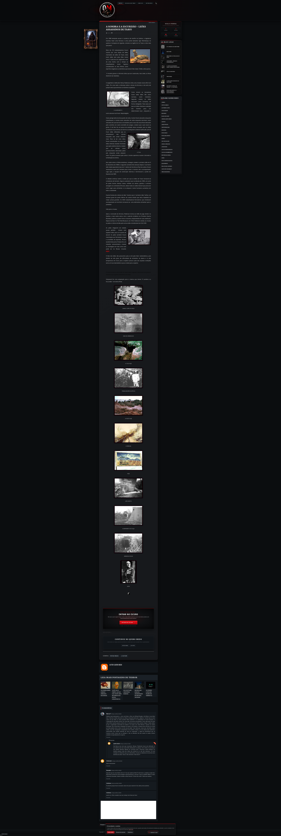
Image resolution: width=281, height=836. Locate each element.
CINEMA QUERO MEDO (167, 119)
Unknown (109, 761)
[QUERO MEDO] (107, 10)
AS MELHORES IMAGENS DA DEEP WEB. (173, 81)
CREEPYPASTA (165, 124)
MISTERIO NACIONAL (166, 155)
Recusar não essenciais (120, 832)
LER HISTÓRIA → (107, 632)
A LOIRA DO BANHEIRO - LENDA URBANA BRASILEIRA (173, 67)
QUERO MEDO (116, 743)
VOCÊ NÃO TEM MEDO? (167, 169)
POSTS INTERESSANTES (167, 160)
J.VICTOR (133, 645)
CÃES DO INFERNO (171, 71)
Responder (108, 737)
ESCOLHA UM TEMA (129, 3)
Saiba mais (131, 829)
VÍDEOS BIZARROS (166, 171)
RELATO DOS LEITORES (167, 166)
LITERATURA (164, 146)
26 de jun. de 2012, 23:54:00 (116, 713)
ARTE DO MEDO (165, 105)
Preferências (130, 832)
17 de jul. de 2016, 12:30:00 (116, 792)
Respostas (111, 740)
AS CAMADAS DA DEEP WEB (173, 46)
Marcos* (108, 713)
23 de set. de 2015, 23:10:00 (116, 783)
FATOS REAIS (152, 22)
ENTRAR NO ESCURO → (128, 622)
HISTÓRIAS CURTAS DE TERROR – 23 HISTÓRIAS (172, 86)
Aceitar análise (110, 832)
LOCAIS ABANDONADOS (167, 149)
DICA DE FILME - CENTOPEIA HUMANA (127, 692)
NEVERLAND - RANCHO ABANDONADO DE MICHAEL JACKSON (139, 694)
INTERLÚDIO (149, 3)
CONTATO (140, 3)
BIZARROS (164, 113)
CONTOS (163, 121)
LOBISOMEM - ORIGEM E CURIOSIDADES (172, 62)
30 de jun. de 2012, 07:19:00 (125, 743)
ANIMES (163, 102)
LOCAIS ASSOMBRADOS (167, 152)
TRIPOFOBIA (169, 76)
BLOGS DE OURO (165, 116)
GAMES (163, 138)
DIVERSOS (164, 130)
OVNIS (163, 157)
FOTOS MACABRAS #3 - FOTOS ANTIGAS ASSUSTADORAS (172, 91)
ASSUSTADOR (165, 110)
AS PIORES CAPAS (166, 107)
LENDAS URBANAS (166, 144)
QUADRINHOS (165, 163)
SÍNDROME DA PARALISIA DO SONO (173, 57)
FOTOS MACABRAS (166, 135)
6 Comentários (117, 33)
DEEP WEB (169, 51)
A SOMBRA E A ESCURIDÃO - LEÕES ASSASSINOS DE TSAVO (126, 28)
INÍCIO (120, 3)
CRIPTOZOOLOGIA (166, 127)
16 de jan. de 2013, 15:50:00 (116, 770)
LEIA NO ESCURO (165, 141)
